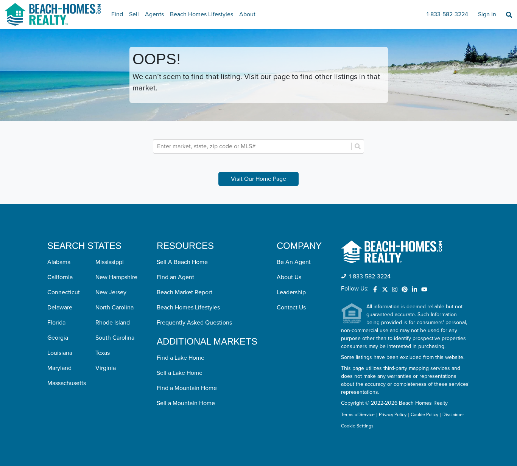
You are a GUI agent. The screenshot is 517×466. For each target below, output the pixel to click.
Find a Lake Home (180, 358)
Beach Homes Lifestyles (201, 14)
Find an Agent (175, 277)
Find (117, 14)
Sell (134, 14)
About (247, 14)
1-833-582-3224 (447, 14)
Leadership (291, 292)
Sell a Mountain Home (186, 403)
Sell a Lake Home (179, 373)
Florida (56, 322)
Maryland (59, 368)
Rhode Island (112, 322)
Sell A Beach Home (182, 262)
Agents (154, 14)
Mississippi (109, 262)
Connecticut (63, 292)
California (60, 277)
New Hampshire (116, 277)
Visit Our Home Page (258, 179)
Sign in (487, 14)
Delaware (59, 307)
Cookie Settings (357, 426)
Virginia (105, 368)
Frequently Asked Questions (194, 322)
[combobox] (253, 146)
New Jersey (110, 292)
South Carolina (114, 338)
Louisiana (59, 353)
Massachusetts (66, 383)
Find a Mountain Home (187, 388)
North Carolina (114, 307)
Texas (102, 353)
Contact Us (291, 307)
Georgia (57, 338)
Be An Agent (294, 262)
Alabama (58, 262)
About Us (289, 277)
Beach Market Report (184, 292)
